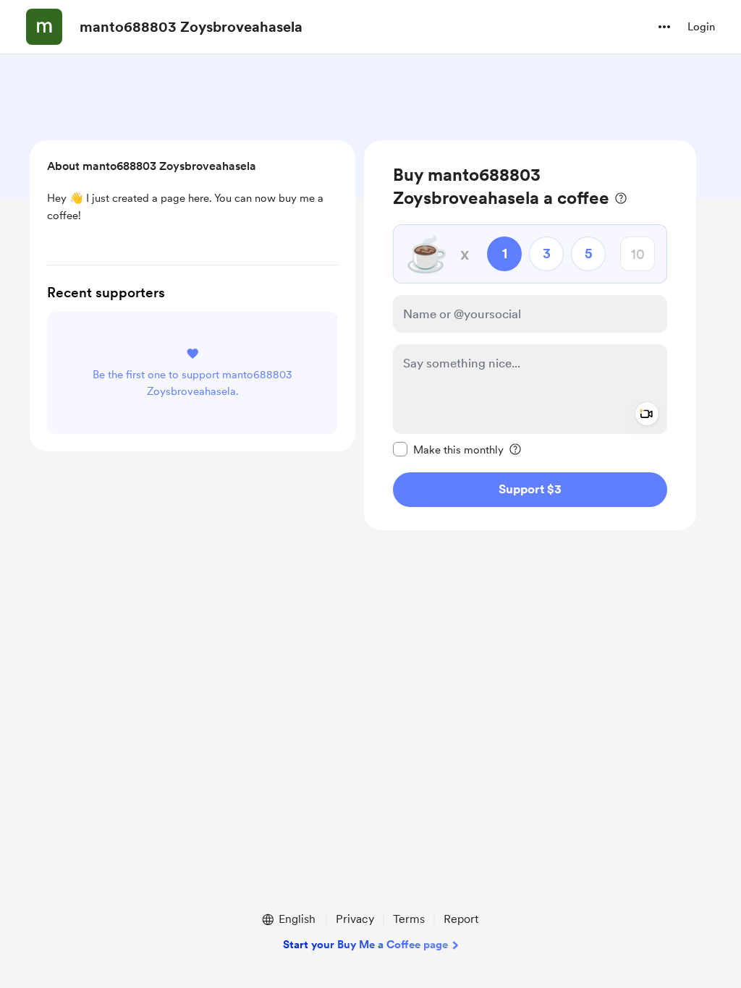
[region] (530, 335)
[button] (664, 26)
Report (461, 919)
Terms (409, 919)
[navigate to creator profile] (44, 27)
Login (701, 26)
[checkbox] (448, 449)
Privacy (355, 919)
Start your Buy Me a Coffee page (365, 944)
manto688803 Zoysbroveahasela (191, 26)
